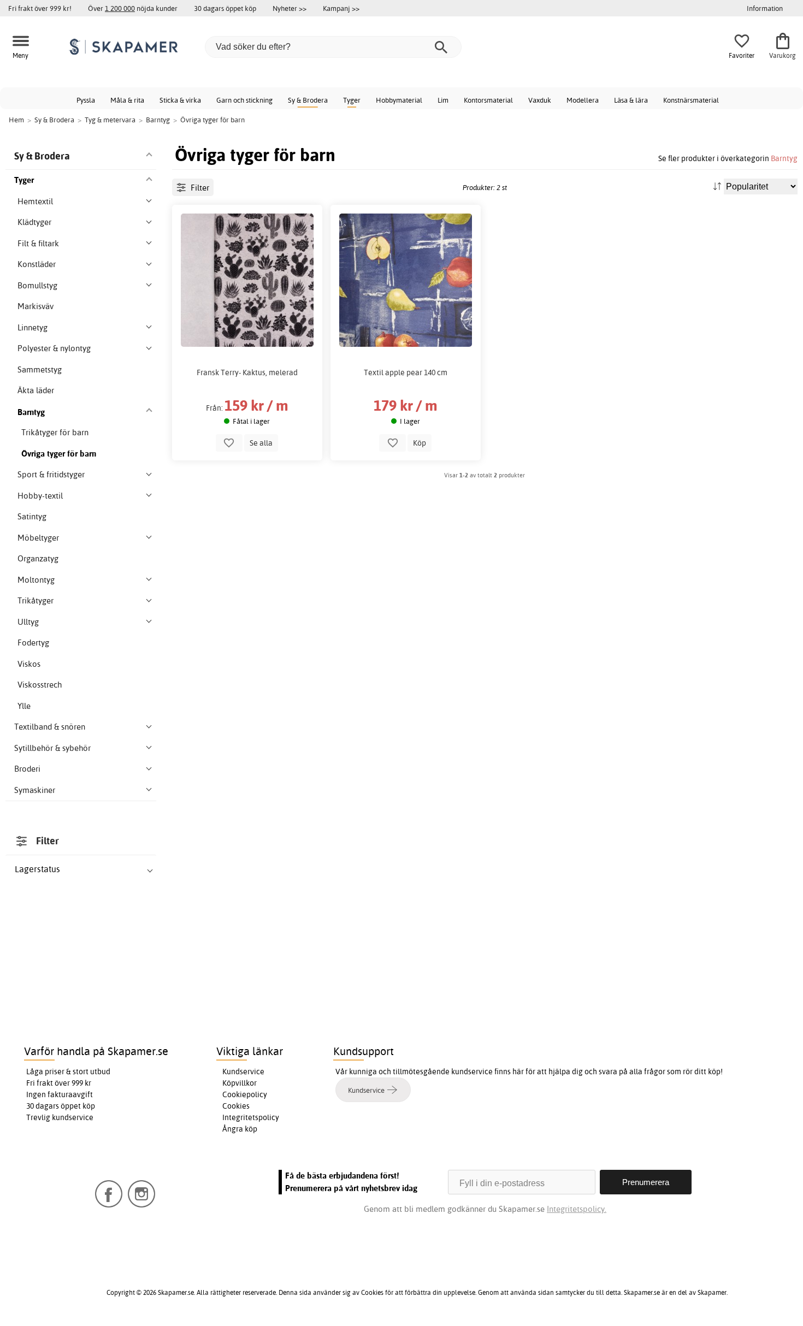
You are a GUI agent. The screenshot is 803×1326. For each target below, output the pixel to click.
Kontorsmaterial (488, 100)
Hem (16, 119)
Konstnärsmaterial (691, 100)
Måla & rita (127, 100)
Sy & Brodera (308, 100)
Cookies (236, 1106)
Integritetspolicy (250, 1117)
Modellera (582, 100)
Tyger (352, 100)
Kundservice (243, 1071)
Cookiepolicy (244, 1094)
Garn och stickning (244, 100)
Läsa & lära (631, 100)
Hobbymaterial (399, 100)
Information (765, 8)
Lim (443, 100)
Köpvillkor (239, 1083)
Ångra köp (239, 1129)
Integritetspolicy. (576, 1209)
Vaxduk (539, 100)
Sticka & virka (180, 100)
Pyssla (85, 100)
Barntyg (784, 158)
